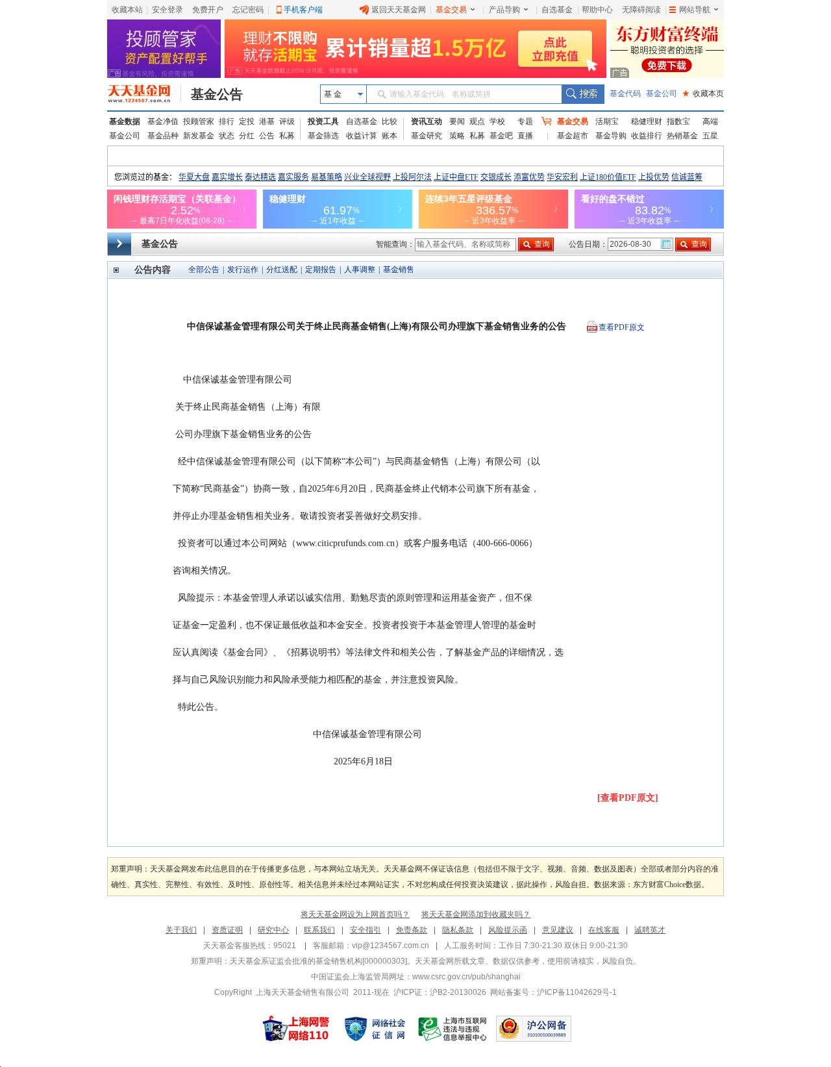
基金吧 (501, 135)
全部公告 (203, 269)
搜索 (583, 94)
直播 (525, 135)
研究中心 (273, 930)
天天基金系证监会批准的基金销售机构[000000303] (318, 961)
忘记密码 (248, 9)
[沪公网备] (533, 1029)
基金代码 (625, 93)
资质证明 (227, 930)
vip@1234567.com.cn (390, 945)
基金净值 (163, 121)
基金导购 (610, 135)
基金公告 (217, 94)
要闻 (457, 121)
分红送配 (281, 269)
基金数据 (124, 121)
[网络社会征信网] (374, 1029)
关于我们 (181, 930)
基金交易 (451, 9)
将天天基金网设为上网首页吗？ (355, 914)
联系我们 (319, 930)
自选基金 (557, 9)
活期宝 (607, 121)
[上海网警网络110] (296, 1029)
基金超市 (572, 135)
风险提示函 (507, 930)
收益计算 (361, 135)
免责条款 (411, 930)
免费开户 (207, 9)
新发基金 (198, 135)
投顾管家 (198, 121)
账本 (389, 135)
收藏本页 (703, 93)
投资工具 (323, 121)
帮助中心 (597, 9)
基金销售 (398, 269)
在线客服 (603, 930)
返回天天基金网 (398, 9)
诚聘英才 (649, 930)
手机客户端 (303, 9)
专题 (525, 121)
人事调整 (359, 269)
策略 (457, 135)
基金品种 (163, 135)
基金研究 (426, 135)
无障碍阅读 (641, 9)
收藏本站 (127, 9)
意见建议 (557, 930)
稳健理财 (646, 121)
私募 (287, 135)
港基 (267, 121)
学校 (497, 121)
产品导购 (504, 9)
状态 (226, 135)
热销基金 (682, 135)
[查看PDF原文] (627, 798)
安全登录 (167, 9)
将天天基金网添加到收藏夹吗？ (475, 914)
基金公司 (661, 93)
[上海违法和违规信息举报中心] (453, 1029)
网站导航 (694, 9)
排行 (226, 121)
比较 (389, 121)
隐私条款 (457, 930)
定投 (246, 121)
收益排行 (646, 135)
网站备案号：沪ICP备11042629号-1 (553, 992)
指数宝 (678, 121)
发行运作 (242, 269)
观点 (477, 121)
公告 (267, 135)
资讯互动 (426, 121)
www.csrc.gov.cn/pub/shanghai (466, 976)
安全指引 (365, 930)
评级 (287, 121)
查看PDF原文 (622, 327)
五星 (710, 135)
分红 (246, 135)
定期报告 (320, 269)
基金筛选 (323, 135)
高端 (710, 121)
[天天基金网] (144, 94)
